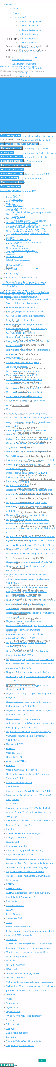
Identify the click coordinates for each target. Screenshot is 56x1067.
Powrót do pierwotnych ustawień (15, 165)
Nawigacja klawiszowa (11, 148)
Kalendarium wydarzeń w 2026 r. (22, 375)
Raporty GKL (12, 842)
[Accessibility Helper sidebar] (28, 105)
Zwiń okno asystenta (10, 135)
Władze (10, 999)
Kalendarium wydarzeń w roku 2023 (24, 388)
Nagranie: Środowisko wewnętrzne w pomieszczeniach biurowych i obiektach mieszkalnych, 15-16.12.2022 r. (25, 633)
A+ (7, 144)
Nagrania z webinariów (17, 485)
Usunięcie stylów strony (12, 182)
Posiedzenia (12, 803)
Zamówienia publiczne (17, 1032)
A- (2, 144)
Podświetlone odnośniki (11, 161)
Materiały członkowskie (17, 434)
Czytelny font (7, 152)
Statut (9, 922)
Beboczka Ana (13, 218)
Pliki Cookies (12, 786)
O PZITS (10, 748)
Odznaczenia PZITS (16, 761)
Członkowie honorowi (17, 248)
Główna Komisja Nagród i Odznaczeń (24, 294)
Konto (9, 409)
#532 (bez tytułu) (14, 205)
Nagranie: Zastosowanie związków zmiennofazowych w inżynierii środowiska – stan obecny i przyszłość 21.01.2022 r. (30, 723)
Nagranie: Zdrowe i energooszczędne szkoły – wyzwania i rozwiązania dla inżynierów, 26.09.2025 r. (28, 735)
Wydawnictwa (13, 1011)
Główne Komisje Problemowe (20, 333)
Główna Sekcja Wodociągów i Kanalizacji (26, 324)
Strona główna (13, 197)
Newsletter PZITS (14, 744)
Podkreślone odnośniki (11, 156)
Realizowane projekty (16, 846)
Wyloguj (10, 1020)
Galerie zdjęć (12, 273)
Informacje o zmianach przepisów (22, 362)
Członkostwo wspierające (18, 239)
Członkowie (12, 243)
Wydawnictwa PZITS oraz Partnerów (24, 1016)
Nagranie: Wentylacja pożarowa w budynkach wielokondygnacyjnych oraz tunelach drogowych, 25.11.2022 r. (30, 676)
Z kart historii (12, 1024)
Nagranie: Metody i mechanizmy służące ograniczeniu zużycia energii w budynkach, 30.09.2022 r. (27, 578)
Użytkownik (12, 969)
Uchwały (10, 960)
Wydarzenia (12, 1007)
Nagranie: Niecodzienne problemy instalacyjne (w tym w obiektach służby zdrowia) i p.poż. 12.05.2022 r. (30, 604)
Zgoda (42, 1060)
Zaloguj (10, 1028)
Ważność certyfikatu (16, 977)
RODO (9, 909)
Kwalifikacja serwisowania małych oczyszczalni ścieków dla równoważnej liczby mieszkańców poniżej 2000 (29, 421)
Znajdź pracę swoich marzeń (20, 1045)
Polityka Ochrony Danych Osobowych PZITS (28, 791)
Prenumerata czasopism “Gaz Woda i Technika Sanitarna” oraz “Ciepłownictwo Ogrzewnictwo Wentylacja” (29, 812)
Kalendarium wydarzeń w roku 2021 (24, 379)
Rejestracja (11, 901)
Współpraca (12, 1003)
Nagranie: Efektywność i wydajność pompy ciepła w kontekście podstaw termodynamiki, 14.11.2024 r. (30, 553)
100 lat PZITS (13, 209)
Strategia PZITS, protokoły (19, 935)
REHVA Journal (14, 888)
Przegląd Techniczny (16, 837)
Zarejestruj (11, 1037)
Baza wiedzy (12, 214)
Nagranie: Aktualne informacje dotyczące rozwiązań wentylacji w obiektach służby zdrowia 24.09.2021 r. (30, 506)
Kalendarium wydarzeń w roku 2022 (24, 383)
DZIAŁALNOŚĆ (14, 265)
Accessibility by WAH (10, 190)
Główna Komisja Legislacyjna (20, 290)
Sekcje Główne (13, 914)
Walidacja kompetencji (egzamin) (22, 973)
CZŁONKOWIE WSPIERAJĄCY (22, 252)
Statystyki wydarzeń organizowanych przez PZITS (30, 931)
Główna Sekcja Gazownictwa (20, 307)
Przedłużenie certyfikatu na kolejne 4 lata (26, 833)
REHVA (10, 884)
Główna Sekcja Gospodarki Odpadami (25, 311)
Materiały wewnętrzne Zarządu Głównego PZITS (30, 460)
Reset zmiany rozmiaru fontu (24, 144)
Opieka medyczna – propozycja (21, 769)
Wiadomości (12, 994)
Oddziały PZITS (14, 753)
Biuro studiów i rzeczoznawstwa (22, 222)
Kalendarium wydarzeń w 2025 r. (22, 371)
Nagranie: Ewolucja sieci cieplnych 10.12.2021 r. (30, 562)
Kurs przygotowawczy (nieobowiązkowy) (26, 413)
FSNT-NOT (11, 269)
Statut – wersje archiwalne (19, 926)
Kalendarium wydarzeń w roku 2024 (24, 392)
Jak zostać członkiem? (17, 366)
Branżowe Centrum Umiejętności (22, 226)
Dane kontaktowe (14, 256)
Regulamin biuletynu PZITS (19, 854)
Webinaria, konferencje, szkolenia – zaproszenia (29, 982)
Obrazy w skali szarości (12, 169)
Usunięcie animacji (9, 178)
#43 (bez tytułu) (14, 201)
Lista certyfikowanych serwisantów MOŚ (26, 430)
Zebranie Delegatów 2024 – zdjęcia (23, 1041)
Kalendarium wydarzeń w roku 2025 (24, 396)
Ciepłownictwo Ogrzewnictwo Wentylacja (26, 231)
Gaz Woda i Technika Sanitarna (21, 277)
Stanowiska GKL (14, 918)
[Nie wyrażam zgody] (15, 1065)
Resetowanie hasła (15, 905)
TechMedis (11, 939)
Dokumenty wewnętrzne (18, 260)
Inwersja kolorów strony (11, 173)
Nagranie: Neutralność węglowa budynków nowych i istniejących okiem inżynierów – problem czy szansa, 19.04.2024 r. (27, 591)
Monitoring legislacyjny (17, 481)
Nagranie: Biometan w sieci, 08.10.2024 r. (26, 515)
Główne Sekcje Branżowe (18, 337)
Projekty (10, 829)
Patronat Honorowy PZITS (19, 782)
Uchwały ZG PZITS (15, 965)
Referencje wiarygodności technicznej (24, 850)
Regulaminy (12, 880)
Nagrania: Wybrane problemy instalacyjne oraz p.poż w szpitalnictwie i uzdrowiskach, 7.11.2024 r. (30, 493)
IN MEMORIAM (14, 358)
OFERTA (10, 765)
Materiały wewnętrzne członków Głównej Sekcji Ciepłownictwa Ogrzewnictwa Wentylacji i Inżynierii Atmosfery (29, 443)
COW (9, 235)
